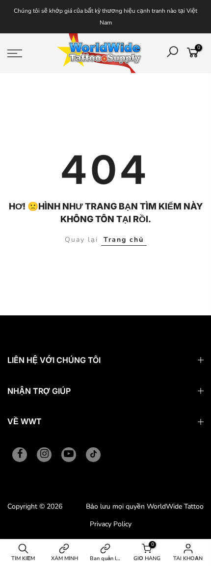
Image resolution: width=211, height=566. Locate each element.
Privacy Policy (111, 524)
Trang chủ (124, 239)
